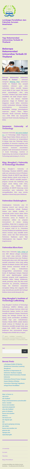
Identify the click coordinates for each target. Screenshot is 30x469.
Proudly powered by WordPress (16, 466)
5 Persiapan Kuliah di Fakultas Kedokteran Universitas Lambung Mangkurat (14, 366)
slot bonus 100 (6, 417)
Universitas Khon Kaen (21, 339)
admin (6, 336)
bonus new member (8, 405)
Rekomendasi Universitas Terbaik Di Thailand (13, 338)
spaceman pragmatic (8, 407)
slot (3, 422)
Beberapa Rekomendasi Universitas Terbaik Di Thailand (14, 52)
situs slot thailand (7, 409)
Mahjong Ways (15, 81)
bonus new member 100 (9, 428)
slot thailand (6, 398)
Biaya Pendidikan (7, 459)
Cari (3, 348)
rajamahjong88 (7, 434)
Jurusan (4, 452)
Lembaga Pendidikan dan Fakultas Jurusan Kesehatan (14, 22)
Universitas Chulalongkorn (9, 339)
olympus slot (6, 432)
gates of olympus (7, 411)
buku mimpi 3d (23, 251)
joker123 (4, 415)
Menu (5, 28)
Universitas (19, 336)
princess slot (6, 430)
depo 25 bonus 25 (7, 394)
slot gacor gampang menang (11, 424)
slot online (5, 426)
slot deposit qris (7, 420)
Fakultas (5, 456)
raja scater (5, 396)
